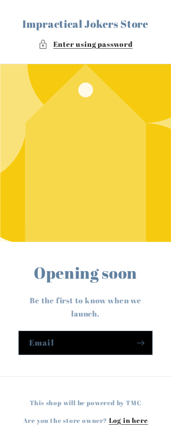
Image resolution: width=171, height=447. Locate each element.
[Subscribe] (140, 343)
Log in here (128, 420)
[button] (85, 44)
